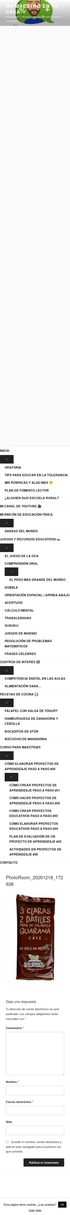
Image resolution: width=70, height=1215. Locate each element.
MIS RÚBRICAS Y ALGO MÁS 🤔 (29, 482)
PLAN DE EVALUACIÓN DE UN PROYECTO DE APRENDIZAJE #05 (35, 839)
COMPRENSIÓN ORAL (21, 563)
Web (9, 1122)
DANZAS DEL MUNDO (21, 531)
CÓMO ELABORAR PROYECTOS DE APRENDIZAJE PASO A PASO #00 (32, 766)
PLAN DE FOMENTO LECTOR (27, 490)
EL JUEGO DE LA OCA (21, 556)
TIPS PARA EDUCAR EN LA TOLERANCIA (36, 475)
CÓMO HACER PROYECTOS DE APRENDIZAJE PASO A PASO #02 (34, 800)
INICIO (4, 450)
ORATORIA (13, 467)
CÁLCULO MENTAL (19, 610)
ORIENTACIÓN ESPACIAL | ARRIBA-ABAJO (37, 595)
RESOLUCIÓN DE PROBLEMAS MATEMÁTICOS (28, 643)
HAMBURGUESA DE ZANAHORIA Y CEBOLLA (31, 721)
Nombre (12, 1082)
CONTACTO (9, 862)
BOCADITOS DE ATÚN (21, 731)
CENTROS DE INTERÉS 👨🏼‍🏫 (20, 662)
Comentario (15, 1028)
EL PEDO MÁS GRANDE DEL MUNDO (37, 579)
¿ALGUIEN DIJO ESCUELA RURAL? (32, 498)
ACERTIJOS (14, 602)
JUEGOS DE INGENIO (21, 633)
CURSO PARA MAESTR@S (20, 747)
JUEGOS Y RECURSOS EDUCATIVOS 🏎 (30, 539)
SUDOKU (11, 625)
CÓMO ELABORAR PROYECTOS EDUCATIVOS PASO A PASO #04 (33, 826)
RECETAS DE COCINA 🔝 (19, 694)
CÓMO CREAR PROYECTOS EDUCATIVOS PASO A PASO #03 (33, 813)
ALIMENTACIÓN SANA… (23, 686)
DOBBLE (11, 587)
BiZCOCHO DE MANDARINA (26, 739)
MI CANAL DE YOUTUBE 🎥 (20, 506)
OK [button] (62, 1204)
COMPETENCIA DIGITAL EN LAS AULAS (35, 678)
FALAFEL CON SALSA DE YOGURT (31, 710)
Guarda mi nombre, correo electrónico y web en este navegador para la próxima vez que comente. (34, 1147)
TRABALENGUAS (18, 618)
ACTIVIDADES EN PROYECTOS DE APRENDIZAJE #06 (35, 852)
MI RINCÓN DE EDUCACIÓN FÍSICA (26, 514)
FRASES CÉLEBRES (20, 653)
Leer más (35, 1210)
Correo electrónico (19, 1102)
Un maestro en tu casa (32, 9)
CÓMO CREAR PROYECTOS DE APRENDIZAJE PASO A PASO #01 (34, 787)
